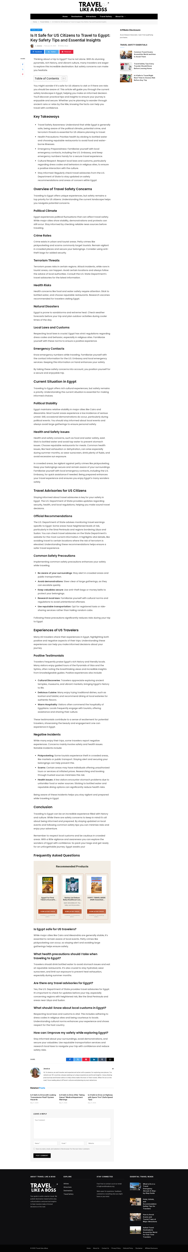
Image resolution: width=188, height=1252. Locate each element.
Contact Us (105, 1248)
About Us (119, 16)
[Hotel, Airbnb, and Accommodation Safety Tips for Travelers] (135, 1201)
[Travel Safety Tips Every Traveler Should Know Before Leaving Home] (126, 66)
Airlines (66, 1184)
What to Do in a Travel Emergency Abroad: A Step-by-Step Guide (149, 1188)
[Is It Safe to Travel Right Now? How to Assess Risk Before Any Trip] (126, 78)
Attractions (91, 16)
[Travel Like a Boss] (94, 7)
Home (65, 16)
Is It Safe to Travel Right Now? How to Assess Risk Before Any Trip (144, 77)
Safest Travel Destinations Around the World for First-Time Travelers (150, 1232)
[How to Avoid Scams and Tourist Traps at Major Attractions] (135, 1217)
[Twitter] (23, 69)
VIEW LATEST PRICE (47, 911)
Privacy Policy (116, 1248)
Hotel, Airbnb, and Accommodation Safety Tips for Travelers (149, 1204)
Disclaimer (139, 1248)
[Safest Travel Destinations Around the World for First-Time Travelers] (135, 1230)
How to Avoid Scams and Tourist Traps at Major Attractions (150, 1218)
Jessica (39, 46)
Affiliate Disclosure (151, 1248)
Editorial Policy (128, 1248)
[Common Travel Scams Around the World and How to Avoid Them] (126, 55)
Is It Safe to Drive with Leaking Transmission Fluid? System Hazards (43, 1097)
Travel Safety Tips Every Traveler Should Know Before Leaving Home (144, 66)
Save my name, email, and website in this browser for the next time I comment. (63, 1149)
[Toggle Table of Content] (62, 78)
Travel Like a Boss (42, 1248)
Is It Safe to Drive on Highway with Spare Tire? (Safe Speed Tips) (100, 1097)
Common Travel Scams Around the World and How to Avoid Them (145, 54)
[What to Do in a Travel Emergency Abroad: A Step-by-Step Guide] (135, 1186)
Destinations (76, 16)
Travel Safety (106, 16)
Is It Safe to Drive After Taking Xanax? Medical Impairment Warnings (72, 1097)
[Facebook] (23, 64)
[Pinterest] (23, 74)
